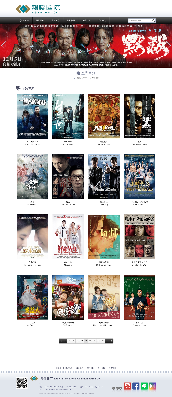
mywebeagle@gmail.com (94, 387)
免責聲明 (85, 393)
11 (95, 64)
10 (92, 64)
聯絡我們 (102, 20)
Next (168, 45)
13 (100, 64)
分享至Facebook (113, 390)
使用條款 (92, 393)
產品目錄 (86, 20)
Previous (3, 45)
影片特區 (71, 20)
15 (103, 341)
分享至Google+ (117, 390)
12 (97, 64)
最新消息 (55, 20)
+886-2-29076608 (50, 387)
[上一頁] (65, 341)
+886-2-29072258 (71, 387)
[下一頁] (107, 341)
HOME (26, 20)
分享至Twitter (120, 390)
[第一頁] (61, 341)
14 (103, 64)
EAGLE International (38, 9)
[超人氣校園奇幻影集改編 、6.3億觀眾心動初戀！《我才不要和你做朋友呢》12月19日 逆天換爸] (86, 46)
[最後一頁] (111, 341)
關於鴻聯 (40, 20)
